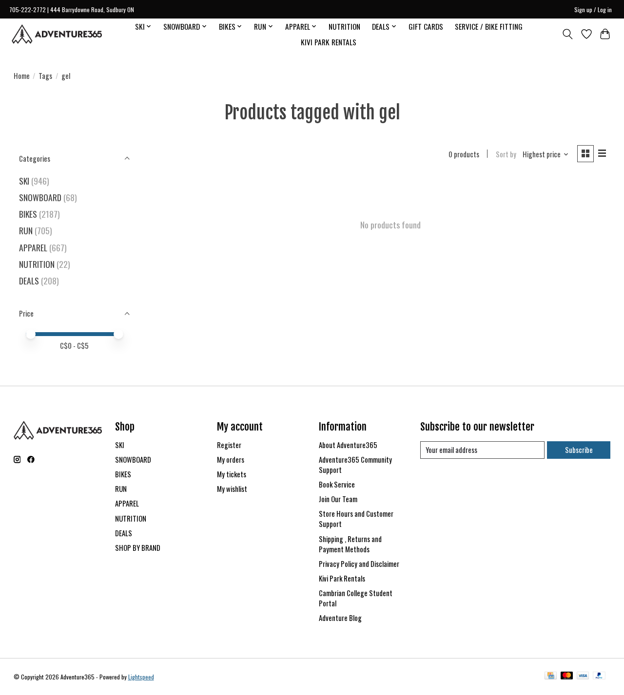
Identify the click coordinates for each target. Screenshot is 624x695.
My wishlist (232, 489)
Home (22, 76)
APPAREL (33, 247)
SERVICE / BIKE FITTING (489, 26)
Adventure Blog (340, 618)
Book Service (337, 484)
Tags (45, 76)
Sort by (506, 154)
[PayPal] (599, 676)
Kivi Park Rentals (342, 578)
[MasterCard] (567, 676)
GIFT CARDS (426, 26)
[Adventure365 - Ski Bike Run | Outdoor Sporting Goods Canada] (57, 34)
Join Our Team (338, 499)
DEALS (29, 280)
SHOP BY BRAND (137, 548)
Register (229, 445)
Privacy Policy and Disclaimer (359, 564)
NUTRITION (344, 26)
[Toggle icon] (567, 34)
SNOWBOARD (40, 197)
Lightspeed (141, 676)
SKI (24, 180)
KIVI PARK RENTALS (328, 42)
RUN (26, 230)
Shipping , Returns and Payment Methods (350, 544)
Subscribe (579, 450)
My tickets (231, 474)
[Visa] (583, 676)
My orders (230, 459)
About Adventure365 (348, 445)
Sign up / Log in (593, 9)
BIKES (28, 213)
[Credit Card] (551, 676)
